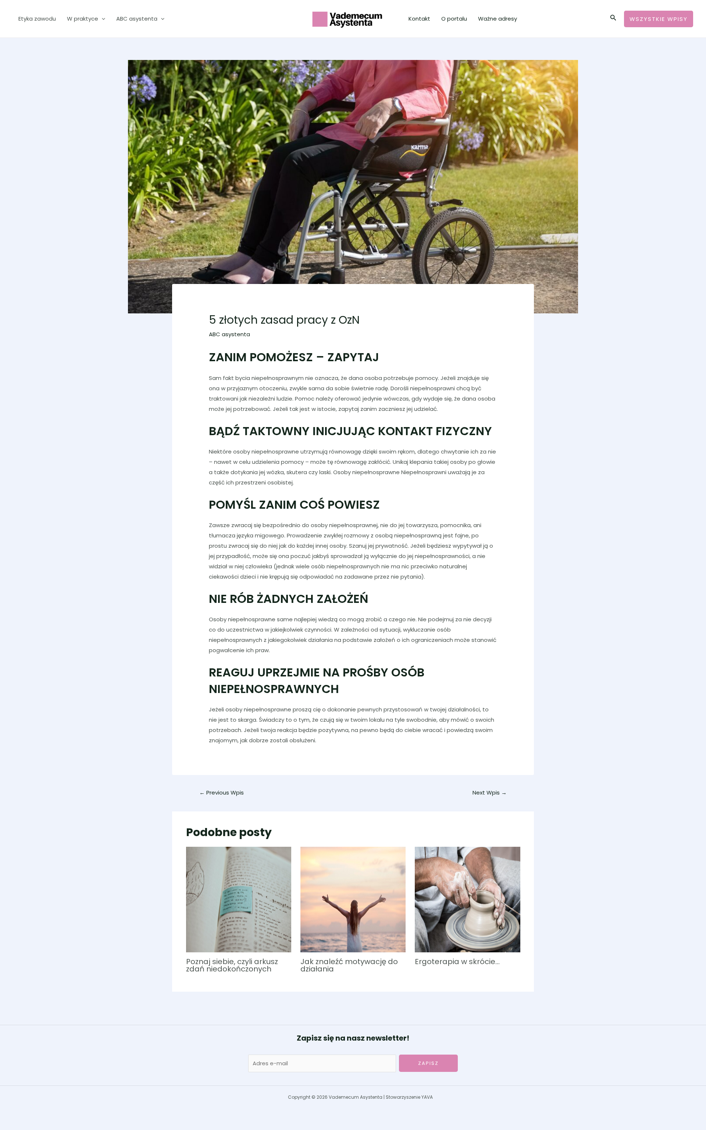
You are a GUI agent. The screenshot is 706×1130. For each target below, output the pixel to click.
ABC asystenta (136, 18)
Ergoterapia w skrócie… (457, 961)
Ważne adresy (497, 18)
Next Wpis (490, 792)
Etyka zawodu (37, 18)
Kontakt (419, 18)
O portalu (454, 18)
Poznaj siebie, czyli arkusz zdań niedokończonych (232, 965)
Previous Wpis (221, 792)
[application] (101, 18)
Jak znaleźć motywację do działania (349, 965)
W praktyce (82, 18)
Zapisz (428, 1063)
